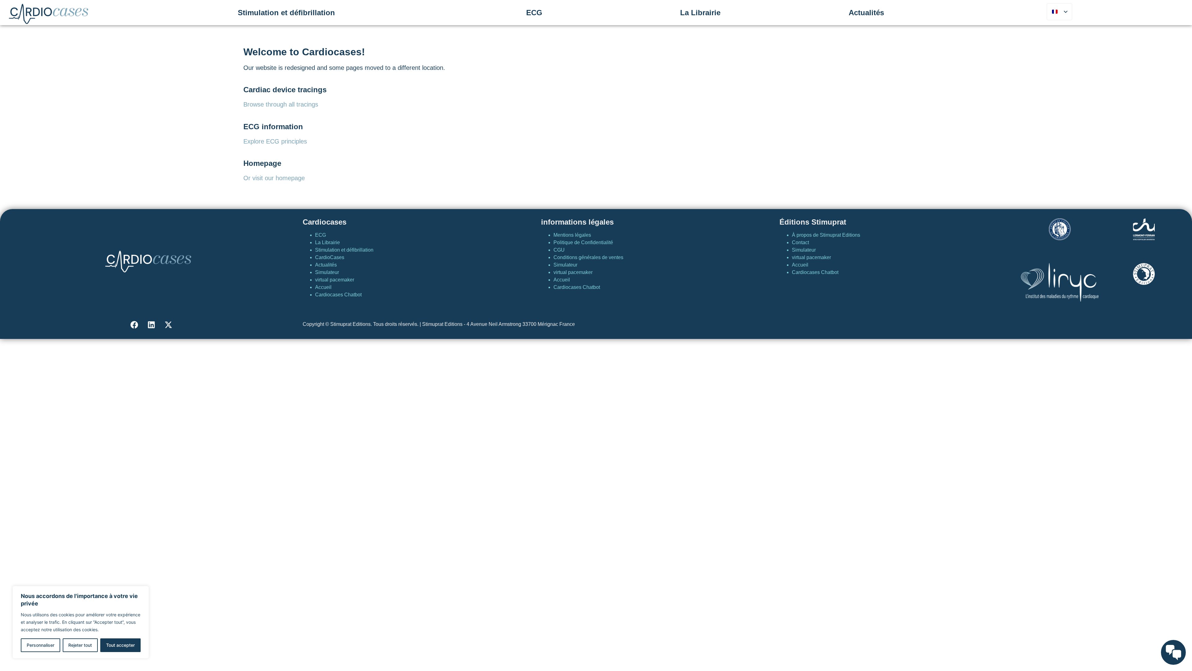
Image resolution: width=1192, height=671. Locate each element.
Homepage (262, 163)
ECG (534, 12)
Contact (800, 242)
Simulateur (327, 272)
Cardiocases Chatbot (338, 294)
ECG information (273, 126)
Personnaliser (40, 645)
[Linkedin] (151, 325)
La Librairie (700, 12)
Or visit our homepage (274, 178)
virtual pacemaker (334, 279)
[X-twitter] (168, 325)
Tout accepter (120, 645)
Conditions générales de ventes (588, 257)
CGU (559, 250)
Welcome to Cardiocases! (304, 51)
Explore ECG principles (275, 141)
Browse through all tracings (280, 104)
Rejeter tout (80, 645)
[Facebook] (134, 325)
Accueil (323, 287)
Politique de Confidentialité (583, 242)
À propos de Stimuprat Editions (826, 235)
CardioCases (329, 257)
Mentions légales (572, 235)
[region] (80, 622)
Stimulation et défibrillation (286, 12)
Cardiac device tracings (285, 89)
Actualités (866, 12)
